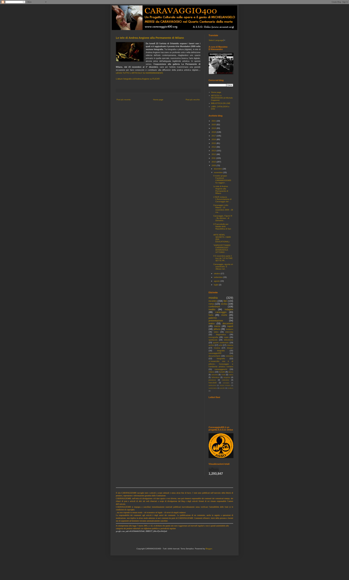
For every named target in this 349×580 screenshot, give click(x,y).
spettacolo (213, 340)
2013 (214, 151)
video (216, 332)
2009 (214, 165)
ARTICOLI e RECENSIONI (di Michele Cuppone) (222, 97)
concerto (229, 356)
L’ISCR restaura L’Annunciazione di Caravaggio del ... (222, 199)
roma (211, 304)
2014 (214, 147)
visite (223, 375)
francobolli (213, 383)
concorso (225, 380)
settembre (218, 277)
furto (211, 315)
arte (220, 345)
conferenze (214, 306)
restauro (229, 329)
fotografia (221, 358)
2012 (214, 154)
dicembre (218, 169)
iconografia (213, 337)
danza (230, 372)
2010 (214, 162)
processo (212, 380)
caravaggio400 (215, 353)
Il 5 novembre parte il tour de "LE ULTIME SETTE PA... (223, 258)
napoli (230, 326)
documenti (228, 323)
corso (231, 375)
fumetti (222, 372)
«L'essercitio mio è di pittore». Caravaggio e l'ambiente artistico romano (221, 364)
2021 (214, 121)
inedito (212, 309)
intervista (229, 332)
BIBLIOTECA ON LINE (220, 103)
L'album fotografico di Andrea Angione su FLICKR (138, 79)
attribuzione (212, 385)
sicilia (224, 304)
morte (224, 315)
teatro (211, 323)
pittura (217, 329)
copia (226, 337)
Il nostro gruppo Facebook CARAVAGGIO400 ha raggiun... (222, 179)
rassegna (226, 383)
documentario (214, 356)
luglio (216, 285)
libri (225, 301)
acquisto (226, 377)
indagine (229, 309)
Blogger (209, 549)
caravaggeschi (221, 369)
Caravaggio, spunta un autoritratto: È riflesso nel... (223, 266)
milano (211, 372)
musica (217, 348)
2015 (214, 143)
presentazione (216, 320)
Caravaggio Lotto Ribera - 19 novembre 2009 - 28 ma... (223, 208)
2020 (214, 124)
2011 (214, 158)
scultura (230, 388)
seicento (214, 375)
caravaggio (220, 312)
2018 (214, 132)
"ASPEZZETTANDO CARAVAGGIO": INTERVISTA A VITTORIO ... (221, 248)
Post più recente (124, 99)
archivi (211, 345)
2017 (214, 136)
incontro (213, 301)
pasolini (222, 388)
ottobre (217, 273)
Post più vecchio (193, 99)
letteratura (215, 377)
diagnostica (221, 334)
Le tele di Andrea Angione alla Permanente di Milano (150, 37)
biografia (221, 350)
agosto (217, 281)
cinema (230, 345)
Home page (158, 99)
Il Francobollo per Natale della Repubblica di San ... (222, 227)
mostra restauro (225, 385)
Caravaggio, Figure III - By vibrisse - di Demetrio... (222, 218)
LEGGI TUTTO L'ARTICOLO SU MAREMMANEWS (139, 73)
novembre (218, 172)
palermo (213, 318)
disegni (230, 348)
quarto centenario (221, 342)
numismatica (213, 388)
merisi (217, 326)
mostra (213, 297)
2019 (214, 128)
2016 (214, 139)
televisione (228, 340)
